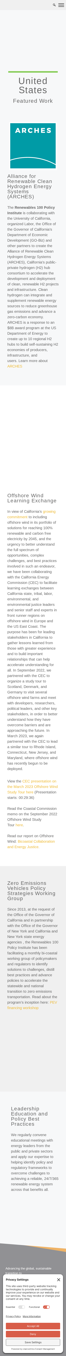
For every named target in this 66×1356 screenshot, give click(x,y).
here (19, 825)
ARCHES (14, 366)
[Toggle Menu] (61, 5)
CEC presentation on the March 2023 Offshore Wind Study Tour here (32, 786)
